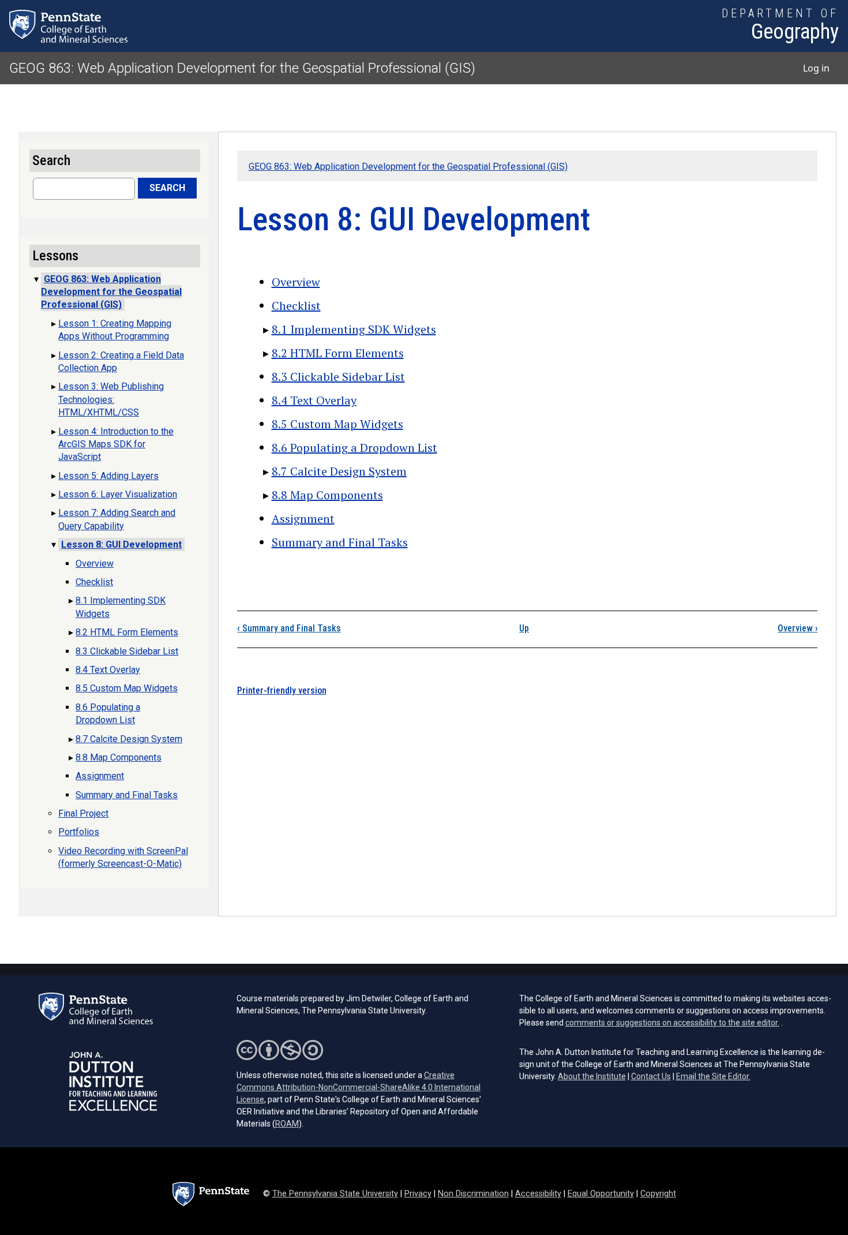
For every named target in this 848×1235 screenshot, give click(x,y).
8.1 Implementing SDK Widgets (354, 329)
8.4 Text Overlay (314, 400)
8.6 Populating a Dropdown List (354, 447)
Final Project (83, 813)
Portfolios (78, 831)
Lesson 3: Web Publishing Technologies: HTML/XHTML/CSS (111, 399)
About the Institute (592, 1076)
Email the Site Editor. (713, 1076)
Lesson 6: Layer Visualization (117, 494)
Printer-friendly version (282, 690)
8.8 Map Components (327, 495)
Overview (296, 282)
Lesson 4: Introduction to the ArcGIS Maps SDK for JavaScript (116, 444)
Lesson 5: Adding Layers (108, 475)
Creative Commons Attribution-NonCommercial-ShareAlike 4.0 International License (359, 1087)
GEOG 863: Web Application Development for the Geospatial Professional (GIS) (242, 68)
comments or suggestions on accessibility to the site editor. (672, 1022)
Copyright (658, 1194)
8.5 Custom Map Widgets (337, 424)
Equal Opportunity (601, 1194)
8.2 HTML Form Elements (338, 353)
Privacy (417, 1194)
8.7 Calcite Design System (339, 471)
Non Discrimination (473, 1194)
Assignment (303, 518)
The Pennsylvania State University (335, 1194)
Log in (816, 68)
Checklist (296, 305)
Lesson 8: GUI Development (121, 544)
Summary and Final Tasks (340, 542)
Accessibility (538, 1194)
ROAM (287, 1123)
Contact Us (651, 1076)
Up (524, 628)
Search (167, 187)
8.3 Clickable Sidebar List (338, 376)
